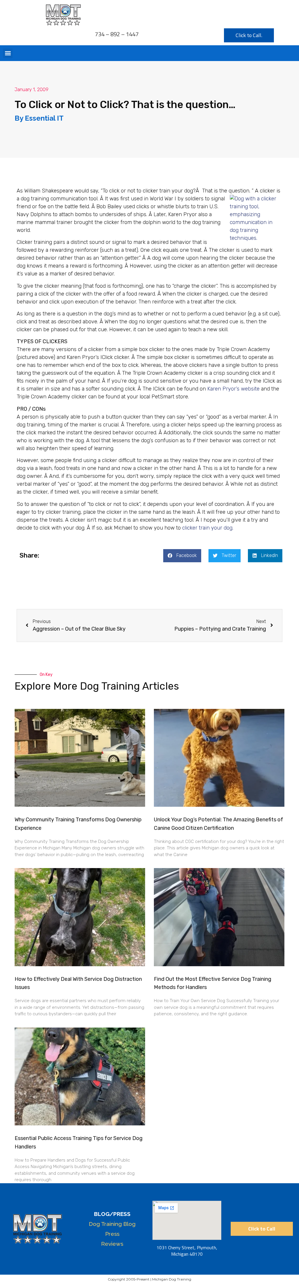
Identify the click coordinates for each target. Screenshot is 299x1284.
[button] (8, 53)
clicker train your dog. (207, 528)
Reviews (112, 1243)
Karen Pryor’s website (233, 389)
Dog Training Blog (112, 1224)
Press (112, 1234)
